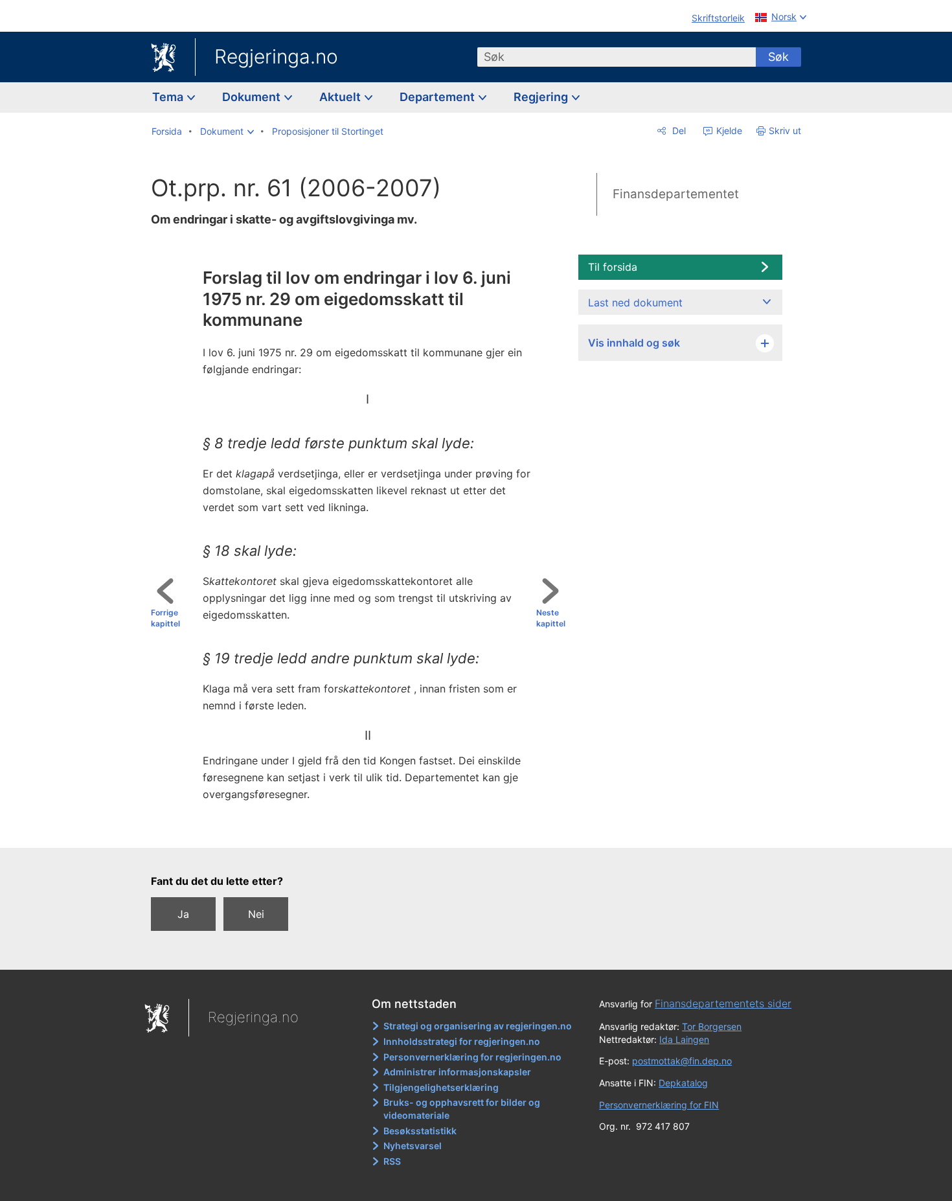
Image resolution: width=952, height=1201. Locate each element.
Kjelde (728, 130)
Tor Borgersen (712, 1026)
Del (678, 130)
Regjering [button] (542, 97)
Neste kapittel (550, 618)
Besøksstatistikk (420, 1130)
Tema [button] (169, 97)
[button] (227, 131)
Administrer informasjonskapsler (457, 1071)
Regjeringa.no (276, 56)
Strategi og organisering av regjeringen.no (477, 1025)
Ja (183, 914)
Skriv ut (785, 130)
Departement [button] (438, 97)
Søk (778, 56)
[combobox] (616, 57)
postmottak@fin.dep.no (682, 1060)
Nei (256, 914)
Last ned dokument (635, 302)
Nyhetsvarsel (412, 1145)
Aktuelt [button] (341, 97)
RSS (392, 1161)
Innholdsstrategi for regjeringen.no (461, 1041)
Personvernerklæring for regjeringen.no (472, 1056)
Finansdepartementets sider (723, 1003)
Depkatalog (683, 1082)
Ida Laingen (684, 1039)
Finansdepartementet (676, 194)
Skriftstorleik (718, 17)
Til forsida (612, 266)
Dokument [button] (252, 97)
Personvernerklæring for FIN (659, 1104)
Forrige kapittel (165, 618)
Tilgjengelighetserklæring (441, 1087)
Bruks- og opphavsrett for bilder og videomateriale (461, 1109)
